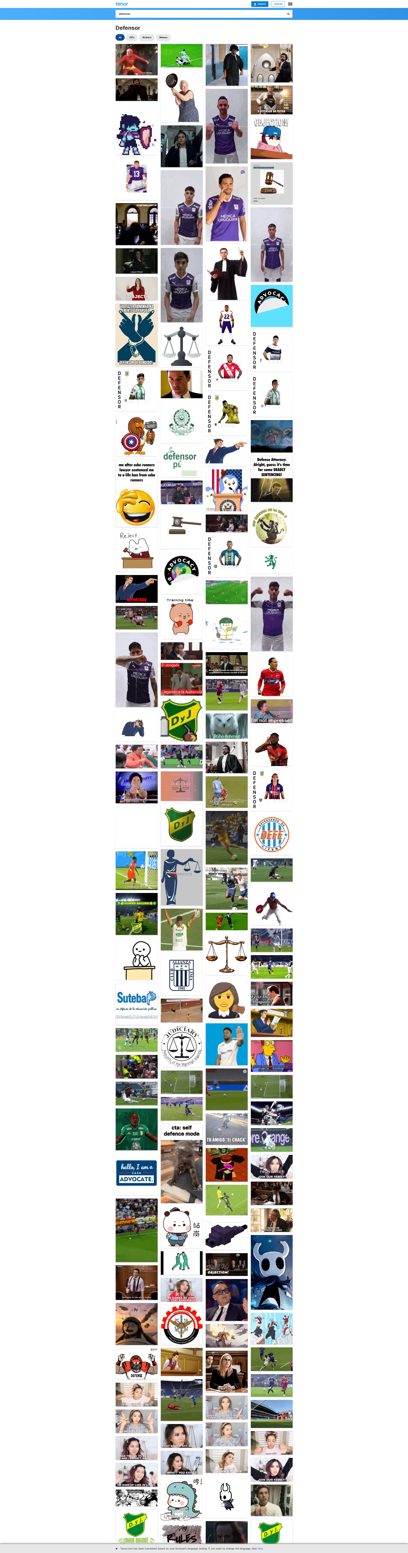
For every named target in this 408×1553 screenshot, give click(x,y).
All (120, 37)
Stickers (146, 37)
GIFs (131, 37)
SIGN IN (278, 4)
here (260, 1548)
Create (261, 4)
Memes (163, 37)
